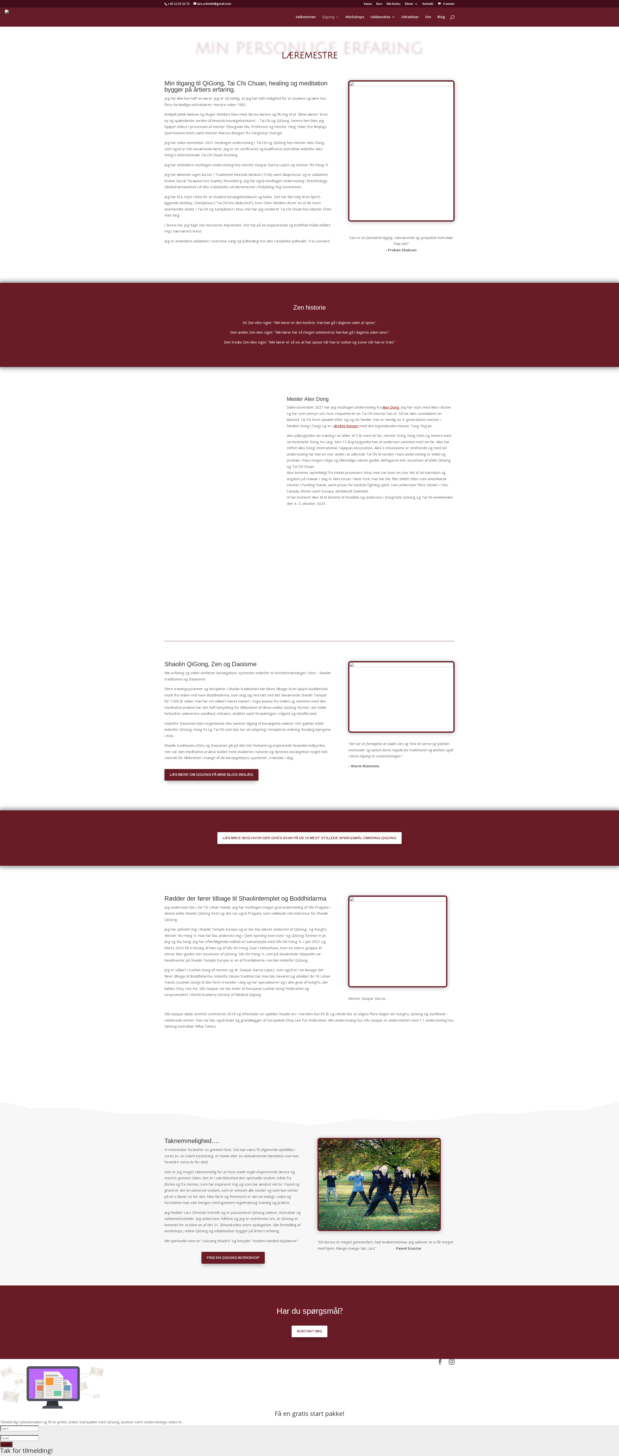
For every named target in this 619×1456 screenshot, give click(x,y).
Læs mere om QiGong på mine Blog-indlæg (211, 775)
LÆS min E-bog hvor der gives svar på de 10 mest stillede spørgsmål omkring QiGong (309, 838)
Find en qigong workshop (233, 1258)
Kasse (368, 4)
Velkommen (306, 17)
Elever (409, 4)
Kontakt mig (309, 1331)
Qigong (328, 17)
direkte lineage (346, 425)
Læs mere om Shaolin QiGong (309, 1047)
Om (428, 17)
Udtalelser (410, 17)
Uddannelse (380, 17)
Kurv (379, 4)
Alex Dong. (391, 407)
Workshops (355, 17)
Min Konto (394, 4)
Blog (441, 17)
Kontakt (428, 4)
